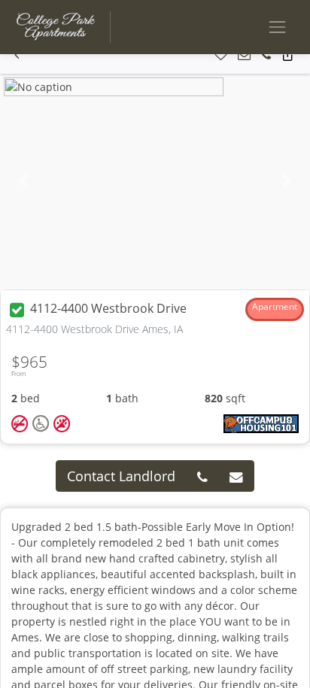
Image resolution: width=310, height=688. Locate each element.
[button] (17, 55)
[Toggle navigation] (277, 26)
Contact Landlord (121, 476)
